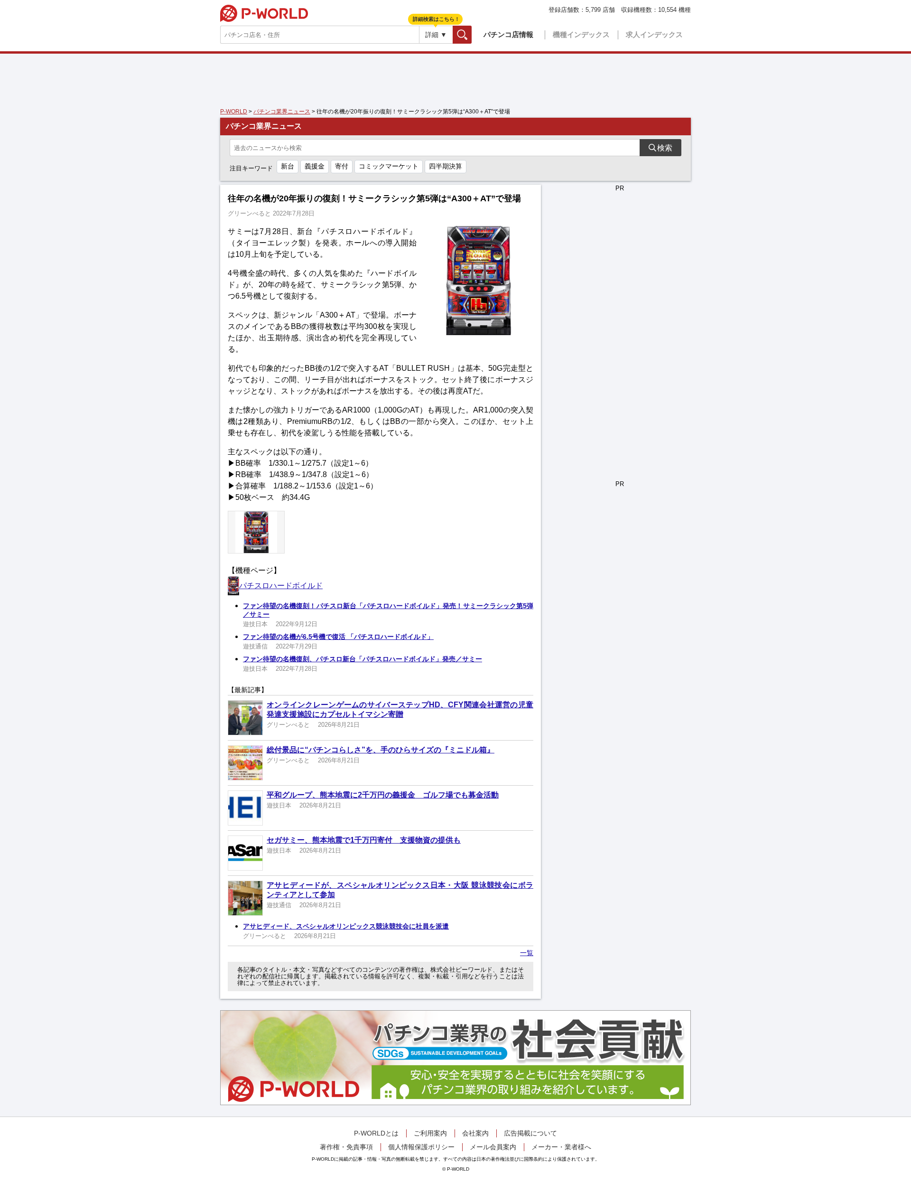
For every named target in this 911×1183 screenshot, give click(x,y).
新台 (287, 166)
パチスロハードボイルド (281, 586)
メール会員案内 (493, 1147)
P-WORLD (264, 13)
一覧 (526, 953)
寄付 (341, 166)
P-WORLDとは (376, 1133)
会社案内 (475, 1133)
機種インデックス (581, 34)
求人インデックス (654, 34)
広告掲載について (530, 1133)
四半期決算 (445, 166)
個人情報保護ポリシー (421, 1147)
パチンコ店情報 (508, 34)
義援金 (315, 166)
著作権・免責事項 (346, 1147)
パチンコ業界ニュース (281, 111)
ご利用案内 (430, 1133)
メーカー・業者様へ (561, 1147)
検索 (471, 34)
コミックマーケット (388, 166)
